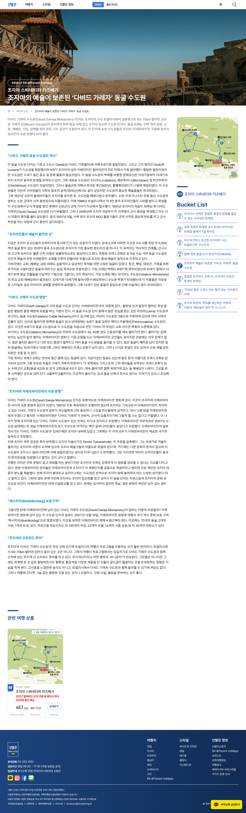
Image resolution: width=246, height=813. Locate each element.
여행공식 (216, 764)
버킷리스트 (22, 111)
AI (220, 4)
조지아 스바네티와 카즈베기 (33, 90)
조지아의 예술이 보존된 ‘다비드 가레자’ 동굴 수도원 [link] (62, 111)
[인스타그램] (17, 778)
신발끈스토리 (219, 746)
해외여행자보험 (45, 803)
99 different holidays (160, 778)
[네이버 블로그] (31, 778)
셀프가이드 (112, 4)
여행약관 (30, 803)
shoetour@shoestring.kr (79, 803)
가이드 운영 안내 (221, 774)
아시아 (150, 751)
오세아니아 (153, 769)
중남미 (150, 760)
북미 (149, 764)
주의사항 (59, 803)
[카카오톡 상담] (10, 778)
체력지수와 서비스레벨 (224, 769)
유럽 (149, 746)
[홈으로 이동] (12, 5)
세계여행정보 (219, 760)
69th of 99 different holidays (32, 82)
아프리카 (151, 755)
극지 (149, 774)
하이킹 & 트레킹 (188, 746)
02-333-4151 (26, 761)
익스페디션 (185, 764)
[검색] (234, 4)
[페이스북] (24, 778)
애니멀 (183, 755)
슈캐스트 (216, 755)
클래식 (183, 760)
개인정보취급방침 (15, 803)
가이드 (98, 4)
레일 (182, 751)
